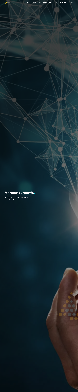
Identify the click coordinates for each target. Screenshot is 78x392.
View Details (8, 203)
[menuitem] (70, 2)
